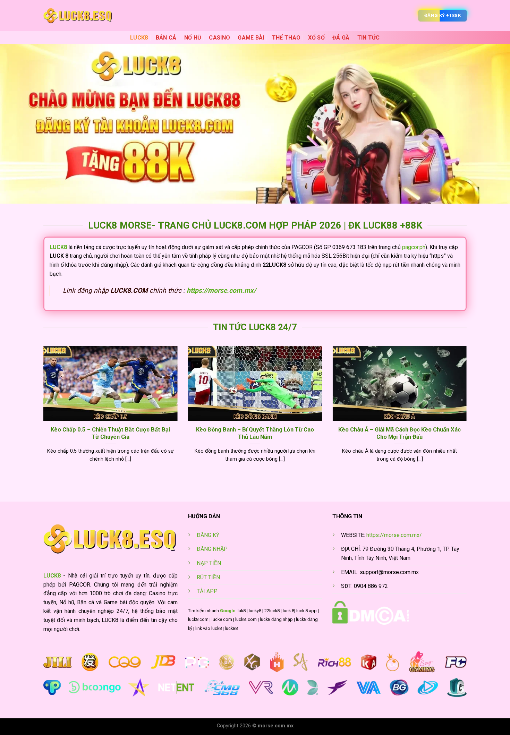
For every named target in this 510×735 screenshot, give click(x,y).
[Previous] (42, 412)
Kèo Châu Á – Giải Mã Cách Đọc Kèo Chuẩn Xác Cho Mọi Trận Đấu (399, 433)
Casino (219, 37)
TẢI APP (207, 591)
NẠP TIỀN (209, 563)
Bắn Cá (166, 37)
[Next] (468, 412)
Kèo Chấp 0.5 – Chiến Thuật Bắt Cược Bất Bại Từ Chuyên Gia (110, 433)
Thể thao (286, 37)
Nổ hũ (193, 37)
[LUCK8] (78, 15)
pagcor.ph (413, 247)
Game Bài (251, 37)
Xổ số (316, 37)
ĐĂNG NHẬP (212, 549)
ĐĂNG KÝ (208, 535)
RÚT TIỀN (208, 577)
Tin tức (368, 37)
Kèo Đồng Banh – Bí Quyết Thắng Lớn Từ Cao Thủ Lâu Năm (255, 433)
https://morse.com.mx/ (221, 290)
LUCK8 (139, 37)
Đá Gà (341, 37)
